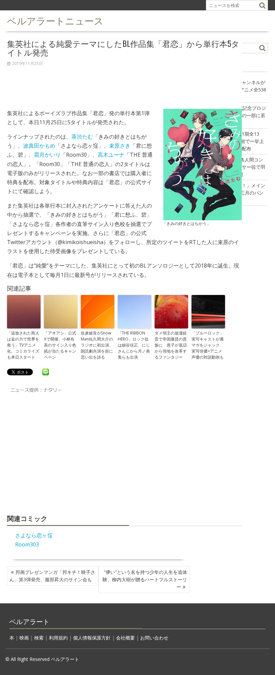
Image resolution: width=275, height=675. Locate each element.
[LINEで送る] (45, 371)
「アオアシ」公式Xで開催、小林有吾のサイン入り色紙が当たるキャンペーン (60, 345)
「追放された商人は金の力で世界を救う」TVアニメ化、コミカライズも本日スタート (23, 345)
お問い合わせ (154, 637)
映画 (24, 637)
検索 (39, 637)
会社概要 (125, 637)
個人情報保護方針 (92, 637)
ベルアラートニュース (55, 20)
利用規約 (58, 637)
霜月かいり (47, 154)
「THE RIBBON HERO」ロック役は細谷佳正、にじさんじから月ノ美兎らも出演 (134, 345)
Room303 (27, 544)
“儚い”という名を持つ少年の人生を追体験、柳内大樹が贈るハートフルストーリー (145, 579)
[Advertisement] (124, 84)
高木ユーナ (111, 154)
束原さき (119, 145)
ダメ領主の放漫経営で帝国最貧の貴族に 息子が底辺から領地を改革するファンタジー (171, 345)
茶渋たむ (82, 136)
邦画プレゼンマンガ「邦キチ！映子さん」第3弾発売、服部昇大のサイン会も (52, 576)
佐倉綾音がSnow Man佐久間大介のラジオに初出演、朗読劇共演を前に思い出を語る (97, 345)
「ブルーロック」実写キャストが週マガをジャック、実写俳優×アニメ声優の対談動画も (207, 345)
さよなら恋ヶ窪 (34, 535)
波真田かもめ (39, 145)
